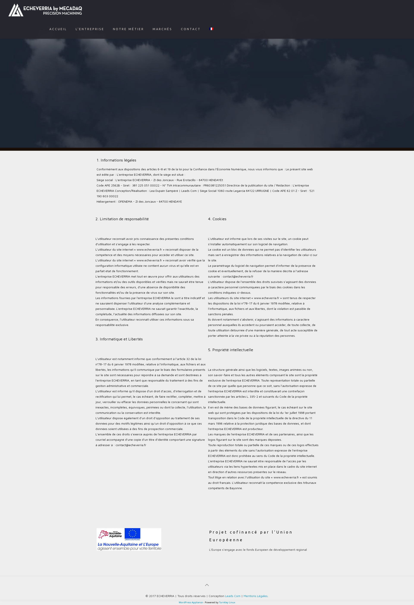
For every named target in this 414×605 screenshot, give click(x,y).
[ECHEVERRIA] (45, 9)
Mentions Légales (256, 596)
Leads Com (232, 596)
